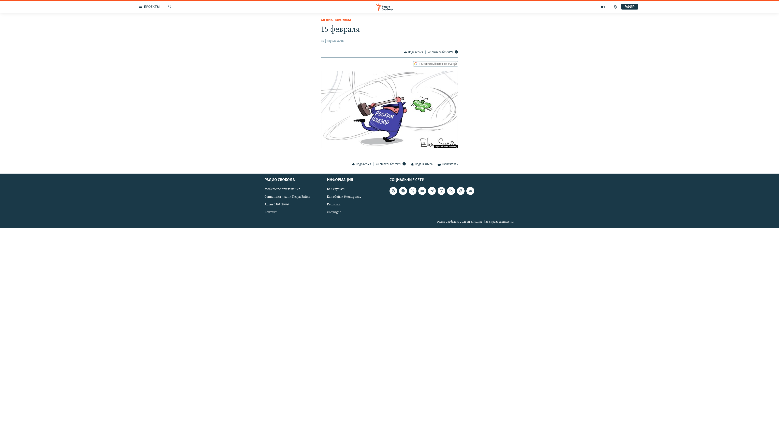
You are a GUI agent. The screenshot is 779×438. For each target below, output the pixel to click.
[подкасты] (615, 7)
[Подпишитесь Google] (393, 191)
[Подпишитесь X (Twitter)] (412, 191)
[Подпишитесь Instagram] (441, 191)
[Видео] (603, 7)
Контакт (271, 212)
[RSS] (451, 191)
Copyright (334, 212)
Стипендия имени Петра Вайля (287, 197)
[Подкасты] (461, 191)
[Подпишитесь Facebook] (403, 191)
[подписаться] (470, 191)
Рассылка (334, 204)
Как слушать (336, 189)
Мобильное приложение (282, 189)
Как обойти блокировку (344, 197)
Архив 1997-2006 (277, 204)
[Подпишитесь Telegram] (432, 191)
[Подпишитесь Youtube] (422, 191)
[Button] (413, 52)
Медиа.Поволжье (336, 20)
